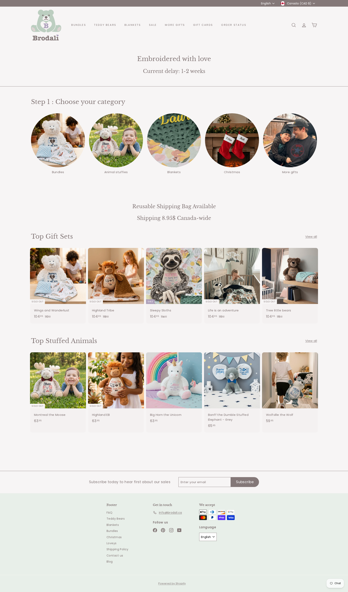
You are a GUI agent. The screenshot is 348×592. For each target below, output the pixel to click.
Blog (110, 562)
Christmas (114, 537)
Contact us (115, 556)
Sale (153, 25)
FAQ (109, 513)
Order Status (233, 25)
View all (311, 236)
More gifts (175, 25)
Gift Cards (203, 25)
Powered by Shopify (172, 583)
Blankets (132, 25)
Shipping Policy (117, 549)
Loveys (111, 543)
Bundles (78, 25)
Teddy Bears (105, 25)
